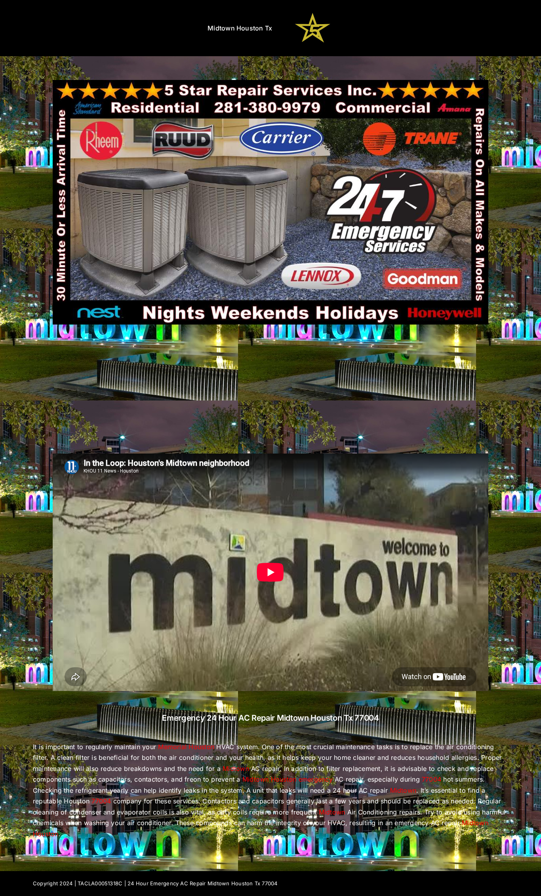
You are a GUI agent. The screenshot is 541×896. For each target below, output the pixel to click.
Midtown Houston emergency (287, 779)
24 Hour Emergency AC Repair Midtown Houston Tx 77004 (202, 883)
